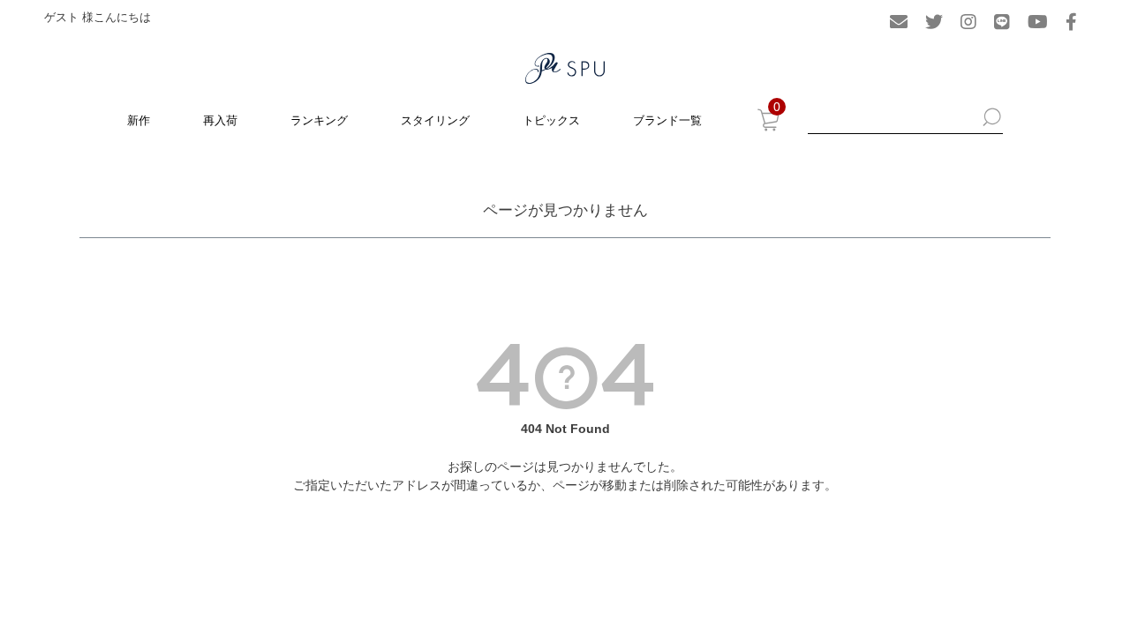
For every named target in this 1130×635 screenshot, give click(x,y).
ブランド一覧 (667, 120)
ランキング (319, 120)
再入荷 (220, 120)
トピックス (551, 120)
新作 (138, 120)
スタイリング (435, 120)
